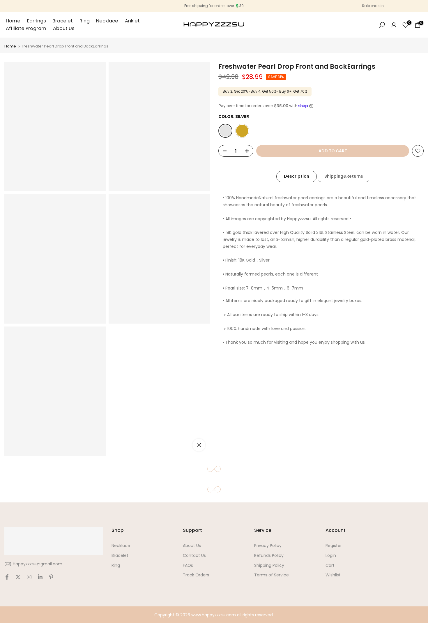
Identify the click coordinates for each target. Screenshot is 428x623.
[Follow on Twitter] (18, 576)
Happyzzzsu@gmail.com (37, 564)
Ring (84, 20)
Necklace (107, 20)
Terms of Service (271, 575)
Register (334, 545)
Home (13, 20)
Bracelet (62, 20)
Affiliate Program (26, 28)
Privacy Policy (268, 545)
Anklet (132, 20)
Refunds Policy (269, 555)
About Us (64, 28)
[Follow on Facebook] (7, 576)
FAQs (188, 565)
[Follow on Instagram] (29, 576)
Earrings (36, 20)
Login (331, 555)
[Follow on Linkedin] (40, 576)
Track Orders (196, 575)
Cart (330, 565)
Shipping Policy (269, 565)
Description (296, 176)
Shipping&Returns (343, 176)
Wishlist (333, 575)
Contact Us (194, 555)
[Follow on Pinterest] (51, 576)
